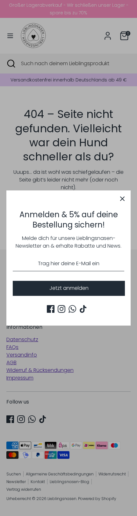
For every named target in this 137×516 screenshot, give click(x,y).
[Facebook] (50, 309)
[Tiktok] (83, 309)
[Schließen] (122, 199)
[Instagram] (61, 309)
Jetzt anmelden (69, 288)
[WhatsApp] (72, 309)
